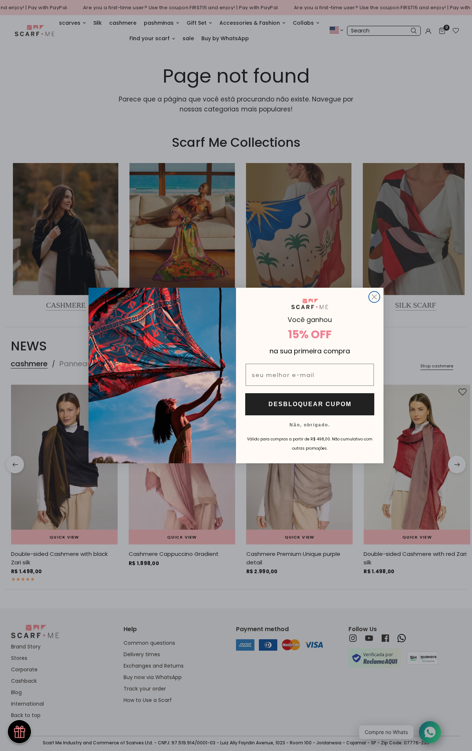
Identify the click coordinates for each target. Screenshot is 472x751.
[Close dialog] (374, 296)
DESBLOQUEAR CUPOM (309, 404)
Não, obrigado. (309, 424)
